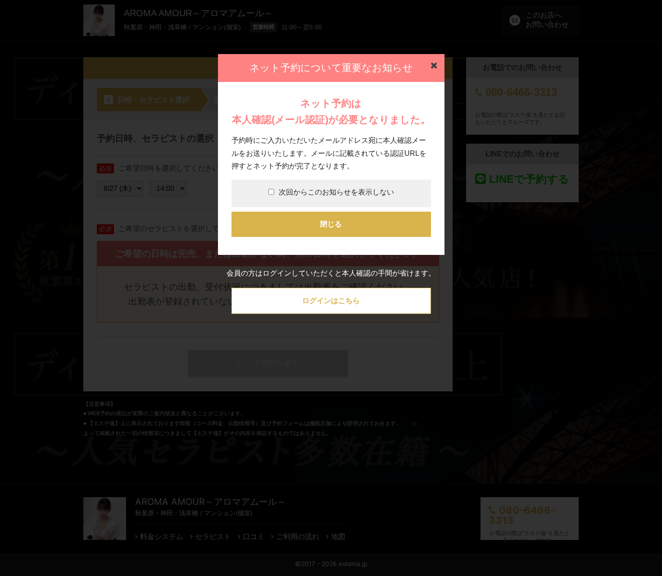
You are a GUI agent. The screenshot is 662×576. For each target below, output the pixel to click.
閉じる (331, 224)
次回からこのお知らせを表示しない (336, 192)
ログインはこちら (331, 300)
